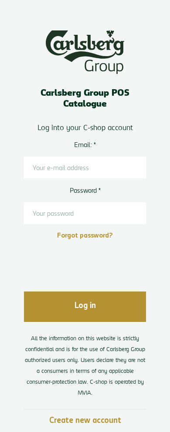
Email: (83, 145)
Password (83, 190)
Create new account (85, 421)
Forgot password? (85, 236)
